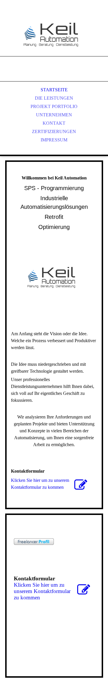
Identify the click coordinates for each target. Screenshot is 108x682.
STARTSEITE (54, 89)
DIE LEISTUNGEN (54, 98)
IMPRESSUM (54, 139)
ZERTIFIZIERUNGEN (54, 131)
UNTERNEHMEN (54, 114)
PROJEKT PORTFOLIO (54, 106)
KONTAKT (54, 123)
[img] (54, 34)
